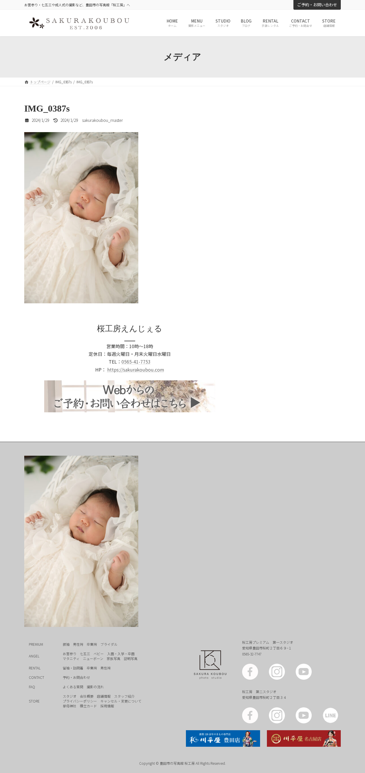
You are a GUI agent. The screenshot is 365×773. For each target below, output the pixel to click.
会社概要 (87, 695)
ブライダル (108, 643)
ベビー (99, 653)
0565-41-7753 (136, 361)
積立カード (88, 705)
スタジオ (69, 695)
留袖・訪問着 (73, 667)
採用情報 (107, 705)
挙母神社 (69, 705)
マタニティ (71, 658)
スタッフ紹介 (124, 695)
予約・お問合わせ (76, 677)
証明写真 (130, 658)
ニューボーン (93, 658)
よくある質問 (73, 686)
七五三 (85, 653)
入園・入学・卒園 (121, 653)
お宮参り (69, 653)
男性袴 (78, 643)
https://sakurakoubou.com (135, 369)
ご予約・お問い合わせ (317, 4)
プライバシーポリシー (80, 700)
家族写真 (113, 658)
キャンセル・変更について (120, 700)
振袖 (66, 643)
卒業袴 (92, 643)
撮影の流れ (95, 686)
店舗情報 (104, 695)
